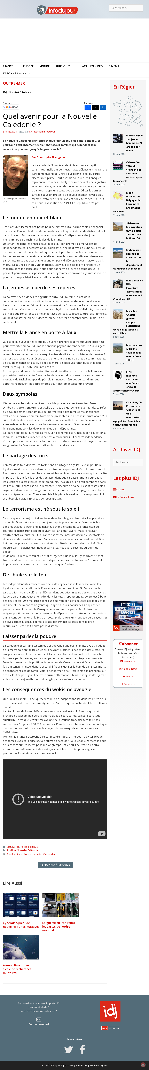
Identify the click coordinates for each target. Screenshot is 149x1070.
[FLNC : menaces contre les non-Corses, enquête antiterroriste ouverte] (118, 380)
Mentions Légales (99, 1065)
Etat (9, 846)
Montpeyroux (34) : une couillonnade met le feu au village (134, 353)
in (103, 107)
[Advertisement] (74, 40)
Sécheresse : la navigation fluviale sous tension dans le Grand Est (134, 231)
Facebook (129, 684)
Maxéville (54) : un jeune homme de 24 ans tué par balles (134, 143)
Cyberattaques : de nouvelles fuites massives (21, 925)
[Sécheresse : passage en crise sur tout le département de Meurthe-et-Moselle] (118, 258)
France (8, 66)
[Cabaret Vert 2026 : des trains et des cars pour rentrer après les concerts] (118, 171)
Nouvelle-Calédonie (27, 850)
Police (25, 92)
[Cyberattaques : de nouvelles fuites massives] (21, 905)
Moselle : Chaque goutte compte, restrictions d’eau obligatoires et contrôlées (126, 322)
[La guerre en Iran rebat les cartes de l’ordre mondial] (60, 905)
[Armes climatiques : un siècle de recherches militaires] (21, 947)
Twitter (129, 676)
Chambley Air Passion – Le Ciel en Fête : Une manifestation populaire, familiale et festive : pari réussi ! (127, 413)
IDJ (5, 92)
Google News (129, 668)
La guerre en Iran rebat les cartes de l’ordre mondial (58, 926)
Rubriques (62, 66)
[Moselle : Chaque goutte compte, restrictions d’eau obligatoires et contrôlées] (118, 319)
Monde (44, 66)
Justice (15, 846)
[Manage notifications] (143, 1064)
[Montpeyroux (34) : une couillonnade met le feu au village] (118, 354)
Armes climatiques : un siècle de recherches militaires (19, 969)
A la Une (11, 850)
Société (14, 92)
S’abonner (15, 73)
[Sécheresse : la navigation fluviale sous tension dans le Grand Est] (118, 232)
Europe (28, 66)
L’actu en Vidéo (91, 66)
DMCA (104, 1029)
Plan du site (81, 1065)
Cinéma (114, 66)
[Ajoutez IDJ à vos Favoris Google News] (11, 107)
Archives (69, 1065)
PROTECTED (114, 1029)
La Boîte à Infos (125, 497)
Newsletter (129, 661)
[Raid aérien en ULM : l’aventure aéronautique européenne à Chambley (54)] (118, 289)
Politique (33, 846)
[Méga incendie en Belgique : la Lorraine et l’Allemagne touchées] (118, 201)
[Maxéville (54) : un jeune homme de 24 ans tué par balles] (118, 144)
